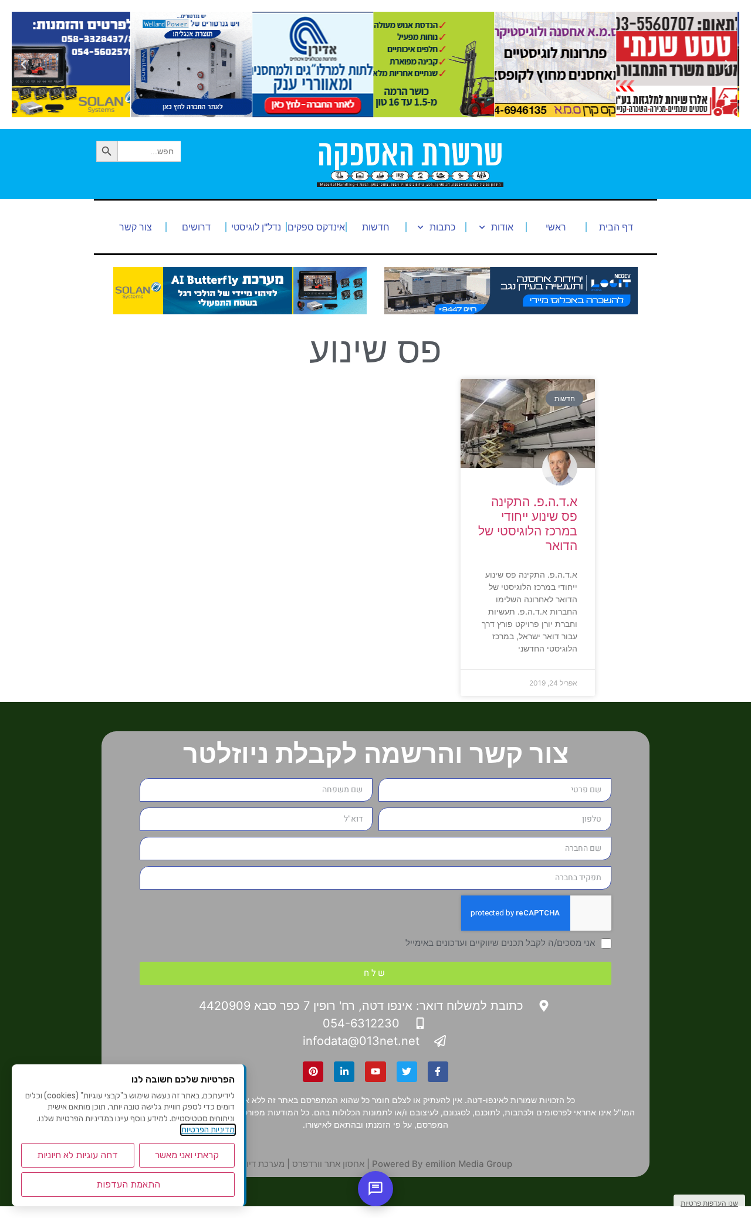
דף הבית (616, 227)
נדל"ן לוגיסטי (256, 227)
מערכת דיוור (262, 1163)
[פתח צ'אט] (375, 1188)
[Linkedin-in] (344, 1071)
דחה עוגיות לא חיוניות (77, 1155)
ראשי (556, 227)
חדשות (376, 227)
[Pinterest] (313, 1071)
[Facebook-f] (438, 1071)
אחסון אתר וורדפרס (328, 1163)
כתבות (442, 227)
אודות (502, 227)
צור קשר (135, 227)
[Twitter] (407, 1071)
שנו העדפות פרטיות (709, 1203)
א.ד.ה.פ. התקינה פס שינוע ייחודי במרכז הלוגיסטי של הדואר (527, 524)
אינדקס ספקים (316, 227)
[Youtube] (375, 1071)
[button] (727, 64)
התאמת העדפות (128, 1184)
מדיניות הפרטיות (208, 1130)
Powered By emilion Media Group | (438, 1163)
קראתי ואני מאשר (187, 1155)
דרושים (196, 227)
